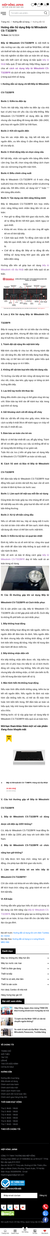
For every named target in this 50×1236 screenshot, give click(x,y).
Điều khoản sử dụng (9, 1081)
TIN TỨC (4, 1057)
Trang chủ (5, 1233)
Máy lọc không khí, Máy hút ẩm (15, 958)
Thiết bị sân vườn (9, 984)
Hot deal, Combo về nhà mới (14, 989)
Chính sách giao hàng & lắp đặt (14, 1097)
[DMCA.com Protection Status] (7, 1213)
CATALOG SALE (7, 1067)
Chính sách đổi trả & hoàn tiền (13, 1094)
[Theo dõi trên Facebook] (3, 1207)
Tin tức (34, 1233)
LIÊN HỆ (4, 1061)
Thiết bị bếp (6, 974)
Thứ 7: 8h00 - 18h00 (9, 1124)
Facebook (5, 1135)
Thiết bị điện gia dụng (11, 968)
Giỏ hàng (25, 1232)
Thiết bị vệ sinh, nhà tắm (12, 979)
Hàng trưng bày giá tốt (11, 995)
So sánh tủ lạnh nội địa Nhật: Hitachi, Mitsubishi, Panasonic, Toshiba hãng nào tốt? (30, 1032)
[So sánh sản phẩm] (45, 5)
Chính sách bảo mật (9, 1088)
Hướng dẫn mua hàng (10, 1078)
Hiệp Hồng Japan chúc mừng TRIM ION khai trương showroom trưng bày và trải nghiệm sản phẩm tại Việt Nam (31, 1010)
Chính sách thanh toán (10, 1091)
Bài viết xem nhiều (12, 1001)
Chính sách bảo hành (10, 1084)
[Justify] (46, 13)
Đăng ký (43, 1195)
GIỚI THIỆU (5, 1054)
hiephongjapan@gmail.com (12, 1175)
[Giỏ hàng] (39, 5)
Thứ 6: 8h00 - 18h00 (9, 1121)
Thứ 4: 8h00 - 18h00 (9, 1115)
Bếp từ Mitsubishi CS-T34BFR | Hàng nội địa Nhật (27, 783)
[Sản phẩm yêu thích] (32, 5)
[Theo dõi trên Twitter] (10, 1207)
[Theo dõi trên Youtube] (22, 1207)
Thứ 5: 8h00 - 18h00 (9, 1118)
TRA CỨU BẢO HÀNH (9, 1064)
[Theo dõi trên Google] (16, 1207)
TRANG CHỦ (6, 1051)
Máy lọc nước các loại (11, 963)
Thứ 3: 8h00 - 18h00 (9, 1111)
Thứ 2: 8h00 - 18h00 (9, 1108)
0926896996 (16, 1172)
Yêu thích (44, 1233)
